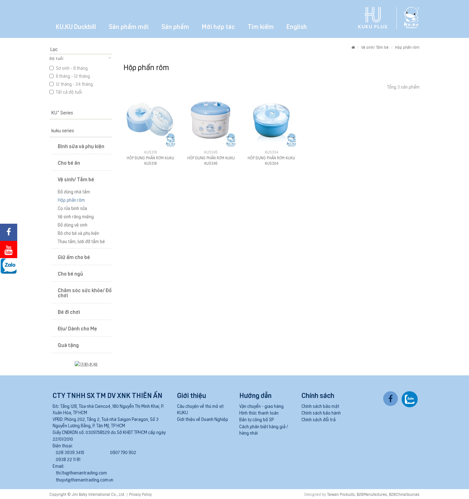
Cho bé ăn (69, 162)
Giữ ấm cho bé (74, 256)
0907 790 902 (123, 452)
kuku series (62, 130)
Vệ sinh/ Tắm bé (375, 47)
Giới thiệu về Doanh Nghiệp (202, 419)
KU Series (62, 112)
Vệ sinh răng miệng (76, 216)
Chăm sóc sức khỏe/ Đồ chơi (85, 292)
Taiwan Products (341, 494)
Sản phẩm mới (129, 26)
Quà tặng (68, 344)
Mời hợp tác (218, 26)
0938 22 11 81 (68, 459)
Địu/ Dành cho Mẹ (77, 328)
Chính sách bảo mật (320, 406)
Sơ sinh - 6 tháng (72, 68)
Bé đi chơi (69, 311)
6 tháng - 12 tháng (73, 76)
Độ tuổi (56, 58)
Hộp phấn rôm (407, 47)
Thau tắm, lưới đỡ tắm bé (81, 241)
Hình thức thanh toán (259, 413)
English (297, 26)
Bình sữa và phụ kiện (81, 145)
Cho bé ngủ (70, 273)
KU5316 (150, 151)
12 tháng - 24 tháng (74, 84)
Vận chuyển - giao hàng (261, 406)
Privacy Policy (140, 494)
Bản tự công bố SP (256, 419)
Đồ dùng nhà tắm (74, 191)
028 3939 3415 (70, 452)
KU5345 (211, 151)
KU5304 (271, 151)
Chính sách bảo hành (321, 413)
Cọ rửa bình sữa (72, 208)
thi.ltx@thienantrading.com (81, 472)
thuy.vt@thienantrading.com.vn (84, 479)
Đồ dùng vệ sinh (72, 225)
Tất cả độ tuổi (69, 92)
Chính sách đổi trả (319, 419)
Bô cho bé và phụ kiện (78, 233)
